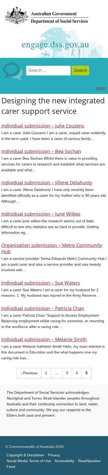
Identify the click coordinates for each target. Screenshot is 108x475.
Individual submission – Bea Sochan (41, 151)
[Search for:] (49, 71)
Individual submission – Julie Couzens (42, 126)
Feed (11, 467)
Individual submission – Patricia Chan (42, 308)
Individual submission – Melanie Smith (44, 339)
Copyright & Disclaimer (25, 455)
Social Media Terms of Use (29, 461)
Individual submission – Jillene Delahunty (46, 182)
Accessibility (64, 461)
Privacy (54, 455)
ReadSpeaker (89, 461)
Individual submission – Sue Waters (40, 283)
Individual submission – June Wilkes (40, 214)
